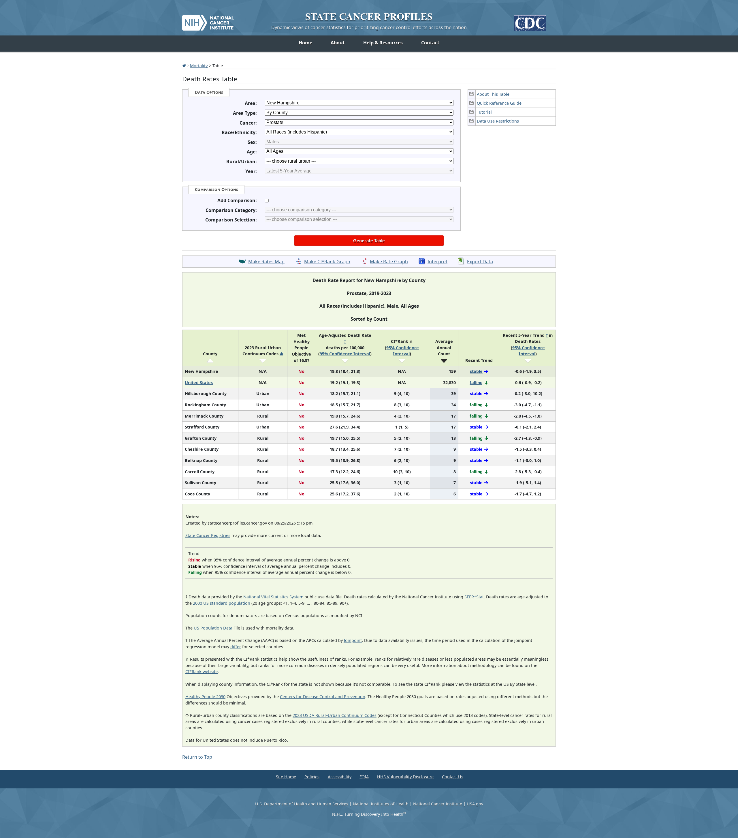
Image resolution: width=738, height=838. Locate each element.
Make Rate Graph (389, 261)
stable (476, 371)
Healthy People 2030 (205, 696)
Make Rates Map (266, 261)
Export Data (480, 261)
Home (305, 43)
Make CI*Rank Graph (327, 261)
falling (476, 382)
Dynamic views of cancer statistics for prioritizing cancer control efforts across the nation (369, 27)
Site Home (286, 776)
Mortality (199, 65)
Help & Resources (383, 43)
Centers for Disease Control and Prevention (322, 696)
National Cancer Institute (437, 804)
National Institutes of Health (380, 804)
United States (199, 382)
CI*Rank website (201, 671)
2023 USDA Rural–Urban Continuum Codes (334, 715)
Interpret (437, 261)
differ (235, 646)
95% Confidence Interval (345, 353)
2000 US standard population (221, 603)
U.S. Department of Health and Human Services (301, 804)
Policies (311, 776)
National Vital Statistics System (273, 597)
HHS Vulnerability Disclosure (405, 776)
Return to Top (197, 757)
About (338, 43)
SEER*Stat (474, 597)
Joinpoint (353, 640)
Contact (430, 43)
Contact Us (452, 776)
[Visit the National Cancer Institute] (208, 20)
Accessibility (339, 776)
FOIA (364, 776)
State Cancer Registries (207, 535)
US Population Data (213, 628)
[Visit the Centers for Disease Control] (530, 20)
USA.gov (475, 804)
